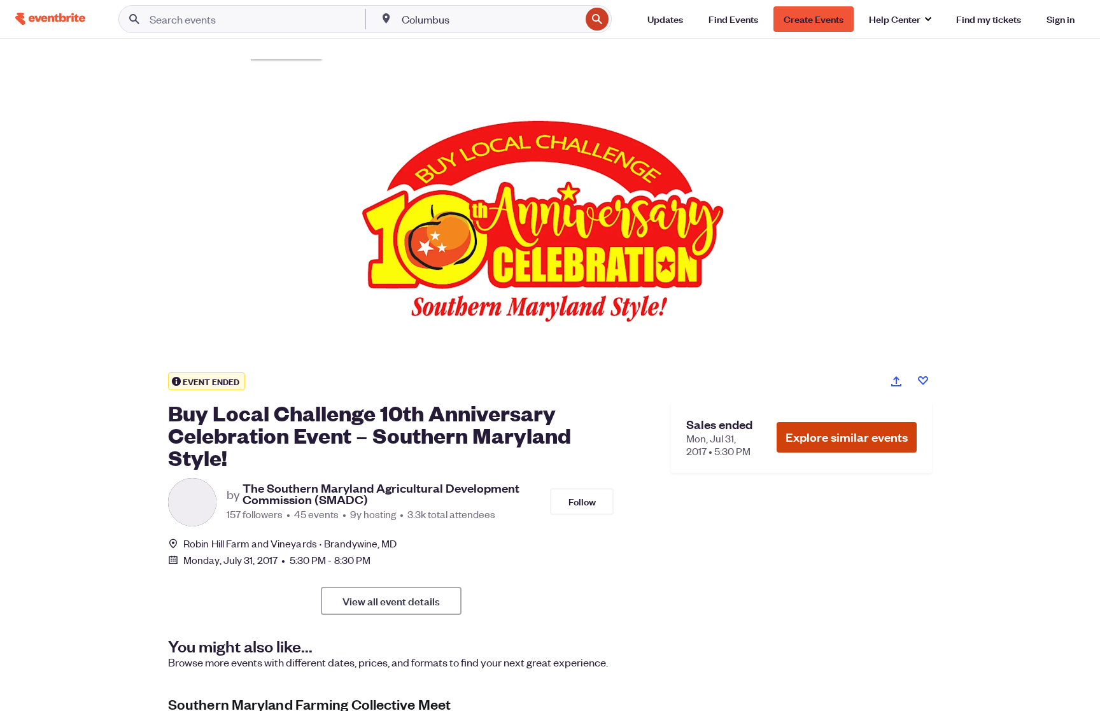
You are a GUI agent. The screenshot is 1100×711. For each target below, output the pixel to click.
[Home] (50, 19)
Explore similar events (847, 437)
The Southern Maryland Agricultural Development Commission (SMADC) (381, 493)
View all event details (391, 601)
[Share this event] (896, 381)
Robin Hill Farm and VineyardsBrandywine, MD (290, 543)
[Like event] (923, 381)
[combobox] (490, 19)
